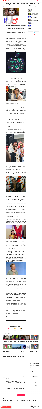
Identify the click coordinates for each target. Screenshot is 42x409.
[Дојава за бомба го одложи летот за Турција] (16, 346)
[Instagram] (30, 34)
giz (9, 323)
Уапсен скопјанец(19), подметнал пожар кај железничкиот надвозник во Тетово (25, 351)
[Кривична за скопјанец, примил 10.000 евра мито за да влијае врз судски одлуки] (29, 23)
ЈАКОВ (14, 323)
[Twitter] (36, 32)
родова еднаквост (17, 323)
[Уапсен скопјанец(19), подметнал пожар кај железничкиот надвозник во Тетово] (25, 346)
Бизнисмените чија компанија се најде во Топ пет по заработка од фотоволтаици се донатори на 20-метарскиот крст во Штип (34, 363)
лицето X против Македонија (19, 245)
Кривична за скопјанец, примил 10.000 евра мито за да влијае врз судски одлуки (34, 23)
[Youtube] (36, 34)
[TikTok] (33, 37)
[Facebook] (30, 32)
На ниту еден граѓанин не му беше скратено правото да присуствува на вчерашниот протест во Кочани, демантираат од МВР (34, 368)
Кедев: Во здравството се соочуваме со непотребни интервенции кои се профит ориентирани (34, 371)
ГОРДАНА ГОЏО (11, 323)
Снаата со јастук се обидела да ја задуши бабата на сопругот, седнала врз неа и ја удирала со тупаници (35, 11)
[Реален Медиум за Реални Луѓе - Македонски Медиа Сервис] (6, 1)
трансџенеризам (20, 323)
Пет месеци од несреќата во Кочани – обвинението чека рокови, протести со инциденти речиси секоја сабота (25, 341)
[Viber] (33, 38)
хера (22, 323)
